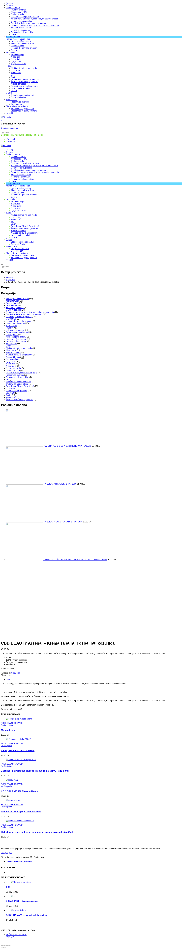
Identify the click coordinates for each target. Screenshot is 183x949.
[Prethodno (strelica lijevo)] (2, 947)
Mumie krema (8, 730)
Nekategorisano (13, 359)
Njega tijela (16, 59)
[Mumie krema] (19, 719)
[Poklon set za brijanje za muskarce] (13, 800)
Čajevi (9, 93)
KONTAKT (10, 937)
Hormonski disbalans (20, 30)
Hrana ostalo (11, 326)
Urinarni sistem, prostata (21, 21)
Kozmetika (10, 52)
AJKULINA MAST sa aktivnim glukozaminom (27, 915)
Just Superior (12, 335)
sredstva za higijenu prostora (18, 382)
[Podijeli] (4, 945)
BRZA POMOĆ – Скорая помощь (22, 901)
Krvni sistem (11, 343)
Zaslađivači (16, 73)
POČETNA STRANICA (16, 935)
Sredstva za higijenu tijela (22, 109)
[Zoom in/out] (9, 945)
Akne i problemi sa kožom (22, 43)
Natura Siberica (13, 37)
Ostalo (14, 50)
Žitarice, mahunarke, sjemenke (24, 82)
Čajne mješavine (18, 97)
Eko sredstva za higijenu (17, 106)
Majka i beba (11, 100)
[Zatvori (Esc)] (2, 945)
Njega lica (15, 57)
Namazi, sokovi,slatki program (24, 86)
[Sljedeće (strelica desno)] (4, 947)
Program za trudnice (20, 102)
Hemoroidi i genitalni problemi (24, 48)
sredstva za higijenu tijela (17, 384)
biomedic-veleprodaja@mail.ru (19, 861)
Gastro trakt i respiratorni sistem (25, 16)
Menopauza (11, 350)
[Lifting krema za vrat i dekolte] (19, 739)
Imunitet (9, 328)
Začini (13, 77)
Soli (12, 75)
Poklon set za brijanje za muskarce (21, 811)
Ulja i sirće (15, 70)
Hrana (8, 66)
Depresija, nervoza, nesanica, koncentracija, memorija (35, 25)
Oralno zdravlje (17, 14)
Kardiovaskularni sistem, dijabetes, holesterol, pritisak (34, 19)
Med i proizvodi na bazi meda (24, 68)
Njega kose (16, 61)
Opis (8, 679)
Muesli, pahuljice (18, 84)
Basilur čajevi (12, 303)
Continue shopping (9, 128)
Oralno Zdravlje (13, 370)
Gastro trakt (11, 319)
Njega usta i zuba (18, 64)
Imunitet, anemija (18, 10)
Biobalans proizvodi (15, 308)
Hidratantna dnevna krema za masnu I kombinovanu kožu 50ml (37, 832)
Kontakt (9, 113)
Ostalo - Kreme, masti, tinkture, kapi (21, 373)
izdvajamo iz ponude (15, 330)
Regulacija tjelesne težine (22, 32)
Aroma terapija (17, 55)
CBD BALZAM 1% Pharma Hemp (19, 791)
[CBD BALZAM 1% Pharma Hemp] (12, 780)
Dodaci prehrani (13, 7)
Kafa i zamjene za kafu (21, 88)
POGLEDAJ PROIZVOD (12, 723)
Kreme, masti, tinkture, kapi (18, 39)
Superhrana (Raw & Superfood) (25, 79)
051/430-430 (6, 853)
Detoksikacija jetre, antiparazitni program (29, 23)
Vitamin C (10, 393)
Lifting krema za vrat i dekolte (17, 750)
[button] (1, 119)
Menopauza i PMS (19, 12)
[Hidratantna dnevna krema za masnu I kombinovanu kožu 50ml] (20, 821)
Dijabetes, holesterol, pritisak (18, 317)
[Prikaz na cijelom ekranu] (7, 945)
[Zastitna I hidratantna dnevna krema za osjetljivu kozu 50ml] (21, 760)
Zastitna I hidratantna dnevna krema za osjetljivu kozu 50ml (35, 771)
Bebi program (17, 104)
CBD (8, 887)
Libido (13, 34)
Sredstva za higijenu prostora (24, 111)
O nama (9, 5)
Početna (9, 3)
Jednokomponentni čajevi (22, 95)
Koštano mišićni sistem (21, 28)
